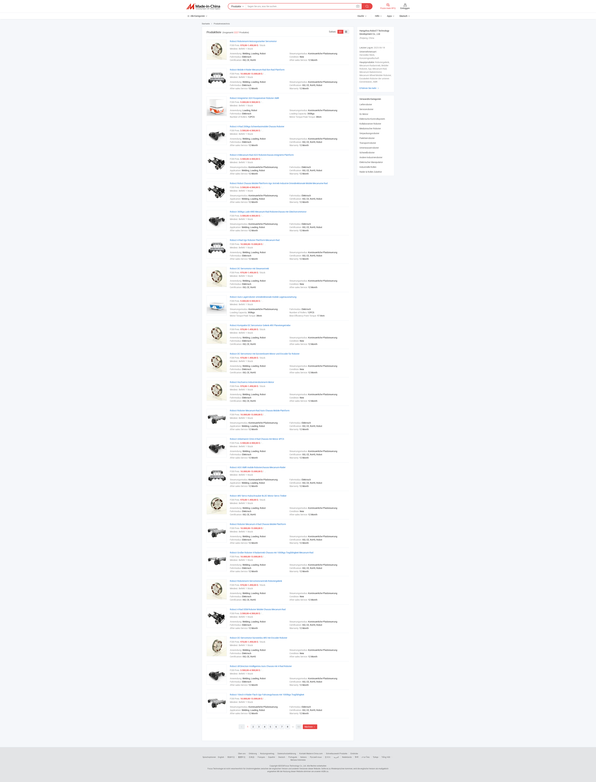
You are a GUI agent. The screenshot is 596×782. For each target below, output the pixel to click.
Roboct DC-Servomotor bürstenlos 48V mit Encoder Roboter (258, 637)
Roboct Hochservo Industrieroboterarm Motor (252, 382)
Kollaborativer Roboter (370, 123)
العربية (336, 757)
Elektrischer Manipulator (371, 162)
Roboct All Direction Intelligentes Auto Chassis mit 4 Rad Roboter (261, 666)
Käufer (361, 15)
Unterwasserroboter (369, 147)
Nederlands (347, 757)
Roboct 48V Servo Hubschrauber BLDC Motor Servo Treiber (258, 495)
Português (292, 757)
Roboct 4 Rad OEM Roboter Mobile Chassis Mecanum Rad (258, 609)
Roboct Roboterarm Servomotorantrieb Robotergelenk (256, 580)
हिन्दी (356, 757)
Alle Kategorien (197, 15)
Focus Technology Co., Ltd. (295, 765)
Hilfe (377, 15)
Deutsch (281, 757)
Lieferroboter (365, 104)
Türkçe (375, 757)
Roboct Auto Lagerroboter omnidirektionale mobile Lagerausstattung (263, 296)
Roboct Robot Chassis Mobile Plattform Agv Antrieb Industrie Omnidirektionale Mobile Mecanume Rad (279, 183)
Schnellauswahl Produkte (336, 753)
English (221, 757)
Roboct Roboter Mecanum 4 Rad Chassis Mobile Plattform (258, 524)
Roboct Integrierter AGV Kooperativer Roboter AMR (254, 98)
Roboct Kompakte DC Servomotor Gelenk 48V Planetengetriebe (260, 325)
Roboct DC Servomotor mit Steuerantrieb (249, 268)
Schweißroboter (367, 152)
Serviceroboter (366, 109)
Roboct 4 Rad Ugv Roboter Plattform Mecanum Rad (255, 240)
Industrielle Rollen (367, 166)
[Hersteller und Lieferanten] (203, 6)
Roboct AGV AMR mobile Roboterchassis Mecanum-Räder (258, 467)
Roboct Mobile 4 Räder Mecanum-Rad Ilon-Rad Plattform (257, 69)
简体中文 (231, 757)
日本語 (251, 757)
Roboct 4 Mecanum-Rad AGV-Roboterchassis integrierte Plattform (262, 154)
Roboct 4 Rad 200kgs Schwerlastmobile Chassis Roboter (257, 126)
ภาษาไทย (366, 757)
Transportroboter (367, 142)
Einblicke (354, 753)
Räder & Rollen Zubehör (370, 171)
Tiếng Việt (386, 757)
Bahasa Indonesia (298, 760)
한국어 (327, 757)
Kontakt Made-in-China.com (311, 753)
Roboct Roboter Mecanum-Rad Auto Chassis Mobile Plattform (259, 410)
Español (271, 757)
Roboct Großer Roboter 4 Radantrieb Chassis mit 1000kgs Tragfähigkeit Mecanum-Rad (271, 552)
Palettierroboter (367, 138)
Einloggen (405, 8)
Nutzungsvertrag (267, 753)
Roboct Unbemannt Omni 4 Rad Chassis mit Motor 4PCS (257, 438)
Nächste (310, 726)
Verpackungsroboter (369, 133)
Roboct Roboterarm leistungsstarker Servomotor (253, 41)
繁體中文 (242, 757)
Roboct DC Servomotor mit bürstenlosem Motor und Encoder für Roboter (265, 353)
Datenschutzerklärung (287, 753)
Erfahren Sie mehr (369, 88)
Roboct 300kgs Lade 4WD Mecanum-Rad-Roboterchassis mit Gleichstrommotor (268, 211)
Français (261, 757)
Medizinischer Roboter (370, 128)
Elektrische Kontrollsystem (372, 118)
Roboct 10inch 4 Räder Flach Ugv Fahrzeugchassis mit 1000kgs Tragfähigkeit (267, 694)
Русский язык (316, 757)
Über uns (242, 753)
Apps (389, 15)
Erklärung (253, 753)
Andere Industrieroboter (370, 157)
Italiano (303, 757)
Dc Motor (363, 114)
